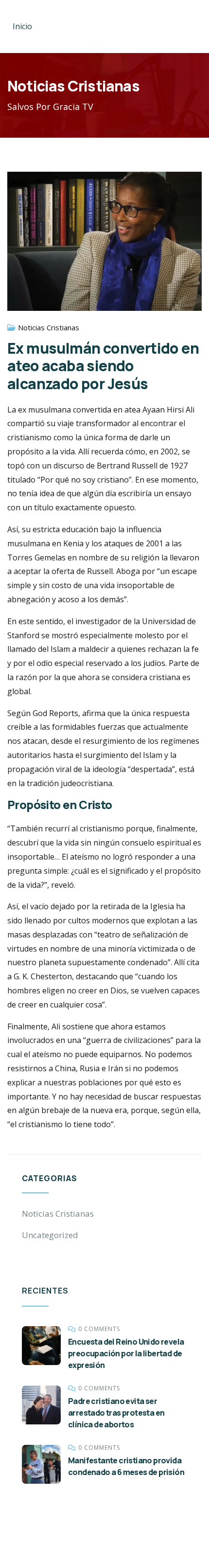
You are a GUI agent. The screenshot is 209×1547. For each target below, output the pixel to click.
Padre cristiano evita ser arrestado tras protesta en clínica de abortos (116, 1413)
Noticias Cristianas (48, 327)
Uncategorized (50, 1235)
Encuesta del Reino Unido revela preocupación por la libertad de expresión (126, 1353)
